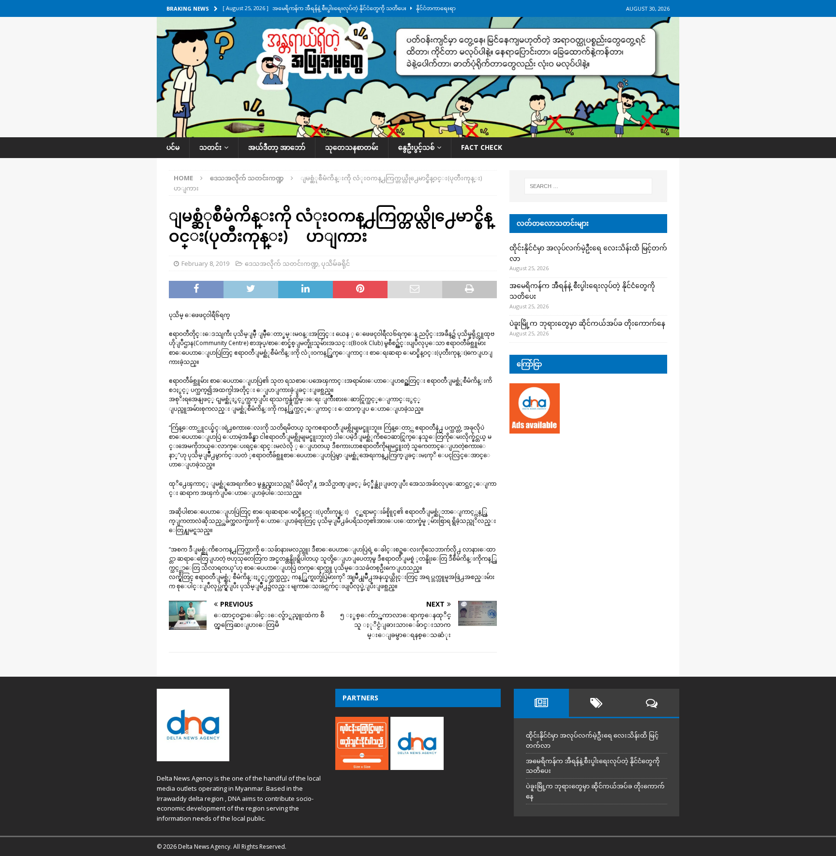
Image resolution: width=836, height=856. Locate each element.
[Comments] (651, 703)
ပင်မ (172, 147)
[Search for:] (588, 186)
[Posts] (541, 703)
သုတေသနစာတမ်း (351, 147)
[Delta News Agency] (418, 131)
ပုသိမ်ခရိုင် (335, 263)
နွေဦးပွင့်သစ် (416, 147)
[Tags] (596, 703)
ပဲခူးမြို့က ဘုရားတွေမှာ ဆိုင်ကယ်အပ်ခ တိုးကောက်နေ (587, 323)
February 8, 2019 (205, 263)
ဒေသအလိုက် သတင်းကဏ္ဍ (281, 263)
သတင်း (210, 147)
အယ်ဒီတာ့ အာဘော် (276, 147)
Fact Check (481, 147)
